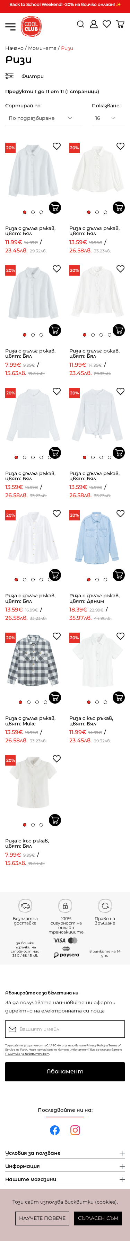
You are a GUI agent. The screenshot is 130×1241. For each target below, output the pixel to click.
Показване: (106, 105)
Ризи (67, 48)
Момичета (42, 48)
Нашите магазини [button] (30, 1179)
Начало (14, 48)
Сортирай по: (23, 105)
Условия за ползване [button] (33, 1153)
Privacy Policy (95, 1045)
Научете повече (42, 1218)
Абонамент (65, 1071)
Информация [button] (22, 1166)
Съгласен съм (98, 1218)
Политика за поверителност (27, 1053)
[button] (24, 212)
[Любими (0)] (107, 26)
